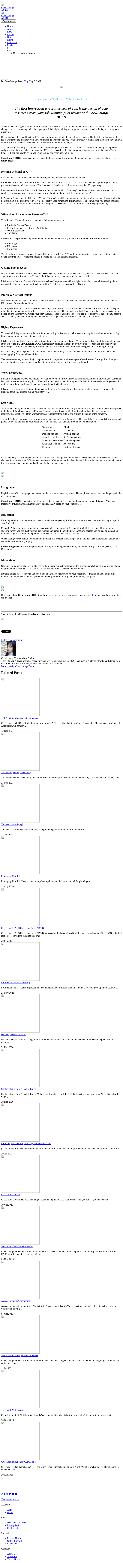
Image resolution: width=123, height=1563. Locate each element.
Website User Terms (16, 1522)
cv (8, 640)
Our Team (12, 42)
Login (10, 45)
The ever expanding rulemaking (16, 772)
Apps (9, 1509)
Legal (4, 1517)
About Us (11, 1554)
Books (10, 1512)
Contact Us (12, 1543)
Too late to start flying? (12, 824)
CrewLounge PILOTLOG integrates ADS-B (22, 928)
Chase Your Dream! (10, 1194)
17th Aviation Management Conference (19, 718)
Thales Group (13, 1559)
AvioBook (12, 1556)
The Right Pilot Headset (12, 1410)
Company (5, 1548)
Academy (5, 1504)
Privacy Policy (14, 1525)
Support (5, 1533)
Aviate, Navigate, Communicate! (16, 1301)
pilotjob (12, 640)
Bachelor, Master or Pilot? (13, 1034)
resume (19, 640)
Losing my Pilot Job (10, 876)
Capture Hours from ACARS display (18, 1089)
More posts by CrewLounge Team (17, 666)
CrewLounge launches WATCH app (18, 1462)
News (10, 40)
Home (10, 26)
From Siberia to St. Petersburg (15, 982)
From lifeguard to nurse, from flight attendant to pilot (26, 1143)
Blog (9, 37)
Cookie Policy (14, 1528)
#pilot (4, 640)
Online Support (14, 1541)
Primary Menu (8, 21)
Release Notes (14, 1538)
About (10, 29)
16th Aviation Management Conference (19, 1355)
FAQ (9, 31)
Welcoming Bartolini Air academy (17, 1246)
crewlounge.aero (10, 1499)
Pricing (10, 34)
